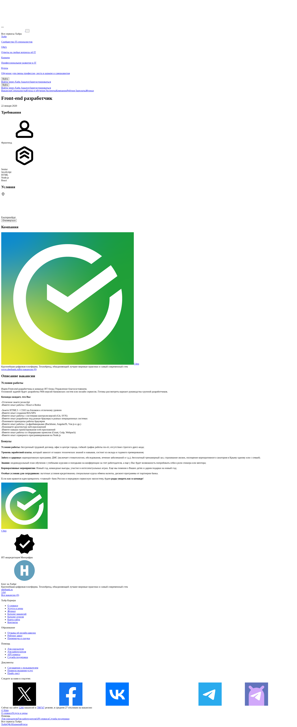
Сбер (136, 363)
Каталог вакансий (16, 614)
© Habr (5, 710)
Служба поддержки (17, 657)
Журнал (90, 90)
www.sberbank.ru (10, 369)
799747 (40, 707)
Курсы (24, 724)
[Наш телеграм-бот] (256, 705)
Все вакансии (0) (28, 369)
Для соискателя (15, 649)
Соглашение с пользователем (22, 667)
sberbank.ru (7, 589)
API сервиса (13, 654)
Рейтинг (71, 90)
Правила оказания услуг (20, 670)
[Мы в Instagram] (163, 705)
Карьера (16, 724)
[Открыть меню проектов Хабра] (2, 27)
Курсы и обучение (35, 90)
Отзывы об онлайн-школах (21, 633)
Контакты (12, 622)
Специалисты (19, 90)
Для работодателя (16, 651)
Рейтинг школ (14, 635)
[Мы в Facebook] (71, 705)
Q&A (9, 724)
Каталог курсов (15, 616)
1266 (21, 707)
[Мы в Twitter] (24, 705)
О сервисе (12, 605)
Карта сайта (13, 619)
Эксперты (50, 90)
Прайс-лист (13, 673)
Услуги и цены (15, 608)
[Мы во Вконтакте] (117, 705)
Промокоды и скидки (18, 638)
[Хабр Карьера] (13, 30)
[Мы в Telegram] (210, 705)
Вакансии (6, 90)
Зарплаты (81, 90)
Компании (61, 90)
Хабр (4, 724)
